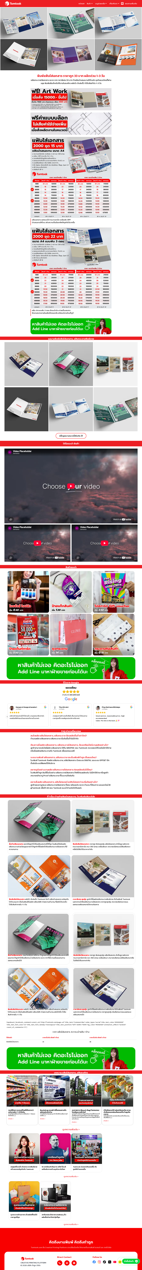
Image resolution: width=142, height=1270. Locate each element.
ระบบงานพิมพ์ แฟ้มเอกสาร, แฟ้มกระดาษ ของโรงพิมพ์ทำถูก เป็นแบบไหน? (64, 757)
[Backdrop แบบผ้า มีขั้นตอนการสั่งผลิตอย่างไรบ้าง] (54, 1091)
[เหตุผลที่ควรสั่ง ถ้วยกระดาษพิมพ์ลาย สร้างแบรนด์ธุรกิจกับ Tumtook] (24, 1148)
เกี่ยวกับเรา (113, 3)
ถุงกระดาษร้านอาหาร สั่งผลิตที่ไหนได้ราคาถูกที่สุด (24, 1215)
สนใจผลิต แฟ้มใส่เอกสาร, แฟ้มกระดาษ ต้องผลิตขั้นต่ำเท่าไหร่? (59, 735)
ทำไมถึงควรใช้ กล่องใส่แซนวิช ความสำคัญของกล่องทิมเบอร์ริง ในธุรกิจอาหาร (117, 1112)
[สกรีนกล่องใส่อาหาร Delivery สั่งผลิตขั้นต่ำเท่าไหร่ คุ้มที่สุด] (55, 1196)
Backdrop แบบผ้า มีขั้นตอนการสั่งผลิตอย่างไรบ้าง (53, 1111)
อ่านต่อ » (11, 1118)
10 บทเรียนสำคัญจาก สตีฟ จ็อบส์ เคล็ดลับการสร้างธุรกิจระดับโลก (54, 1168)
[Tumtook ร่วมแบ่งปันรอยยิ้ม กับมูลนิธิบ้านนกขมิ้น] (86, 1148)
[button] (134, 716)
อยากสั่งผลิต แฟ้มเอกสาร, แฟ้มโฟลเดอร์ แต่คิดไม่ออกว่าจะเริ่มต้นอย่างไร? (64, 782)
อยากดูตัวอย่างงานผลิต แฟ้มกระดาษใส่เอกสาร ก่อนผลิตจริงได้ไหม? (61, 769)
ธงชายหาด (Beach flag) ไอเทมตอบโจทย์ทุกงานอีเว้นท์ (85, 1111)
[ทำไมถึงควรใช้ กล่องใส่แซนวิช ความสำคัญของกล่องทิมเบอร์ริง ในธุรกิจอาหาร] (117, 1091)
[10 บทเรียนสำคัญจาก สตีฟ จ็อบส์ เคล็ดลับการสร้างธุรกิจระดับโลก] (55, 1148)
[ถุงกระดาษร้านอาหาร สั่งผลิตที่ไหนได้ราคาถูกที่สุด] (24, 1196)
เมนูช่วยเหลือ (100, 3)
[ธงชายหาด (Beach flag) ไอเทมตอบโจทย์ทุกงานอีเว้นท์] (85, 1091)
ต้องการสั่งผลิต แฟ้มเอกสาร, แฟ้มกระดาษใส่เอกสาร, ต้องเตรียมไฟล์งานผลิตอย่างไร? (69, 745)
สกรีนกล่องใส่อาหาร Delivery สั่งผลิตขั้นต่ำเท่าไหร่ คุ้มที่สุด (54, 1215)
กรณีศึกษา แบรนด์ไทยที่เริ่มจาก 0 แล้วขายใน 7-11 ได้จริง (21, 1111)
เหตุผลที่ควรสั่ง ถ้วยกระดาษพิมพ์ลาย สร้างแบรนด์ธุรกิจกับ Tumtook (24, 1168)
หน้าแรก (82, 3)
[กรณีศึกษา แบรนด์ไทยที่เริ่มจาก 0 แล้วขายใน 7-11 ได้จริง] (22, 1091)
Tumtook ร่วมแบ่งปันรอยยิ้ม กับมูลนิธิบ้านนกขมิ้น (85, 1168)
